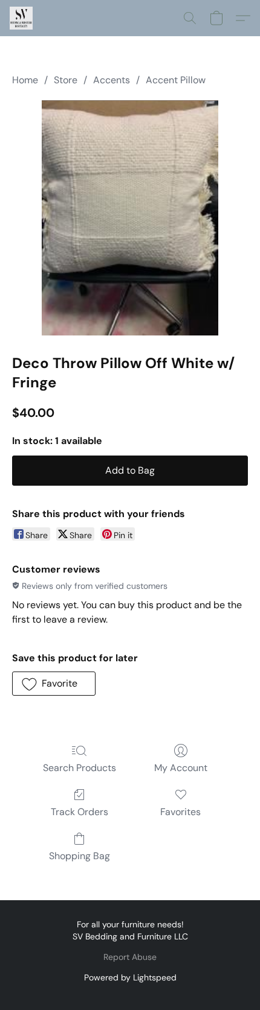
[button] (22, 18)
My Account (180, 767)
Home (25, 80)
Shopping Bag (79, 856)
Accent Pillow (176, 80)
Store (65, 80)
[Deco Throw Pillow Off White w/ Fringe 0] (130, 217)
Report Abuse (130, 956)
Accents (111, 80)
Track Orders (79, 811)
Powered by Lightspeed (130, 977)
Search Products (79, 767)
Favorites (180, 811)
